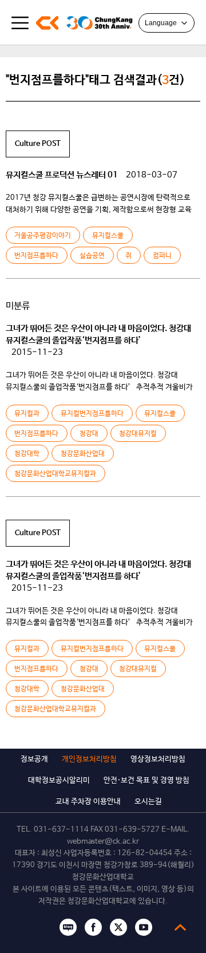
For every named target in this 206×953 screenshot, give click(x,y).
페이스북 (93, 927)
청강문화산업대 (83, 454)
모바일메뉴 (20, 22)
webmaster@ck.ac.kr (103, 841)
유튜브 (143, 927)
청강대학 (26, 454)
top (180, 927)
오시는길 (148, 801)
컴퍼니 (162, 256)
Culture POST (38, 144)
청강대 (89, 434)
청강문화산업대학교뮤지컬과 (55, 474)
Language (161, 23)
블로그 (68, 927)
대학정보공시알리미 (59, 780)
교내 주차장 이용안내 (88, 801)
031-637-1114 (61, 829)
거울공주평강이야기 (42, 236)
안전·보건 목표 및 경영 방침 (146, 780)
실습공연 (92, 256)
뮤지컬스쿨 (108, 236)
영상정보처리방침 (157, 759)
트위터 (118, 927)
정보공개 (34, 759)
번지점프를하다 (36, 256)
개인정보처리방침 (89, 759)
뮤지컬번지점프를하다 (92, 414)
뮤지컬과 (26, 414)
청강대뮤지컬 (138, 434)
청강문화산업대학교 (47, 23)
